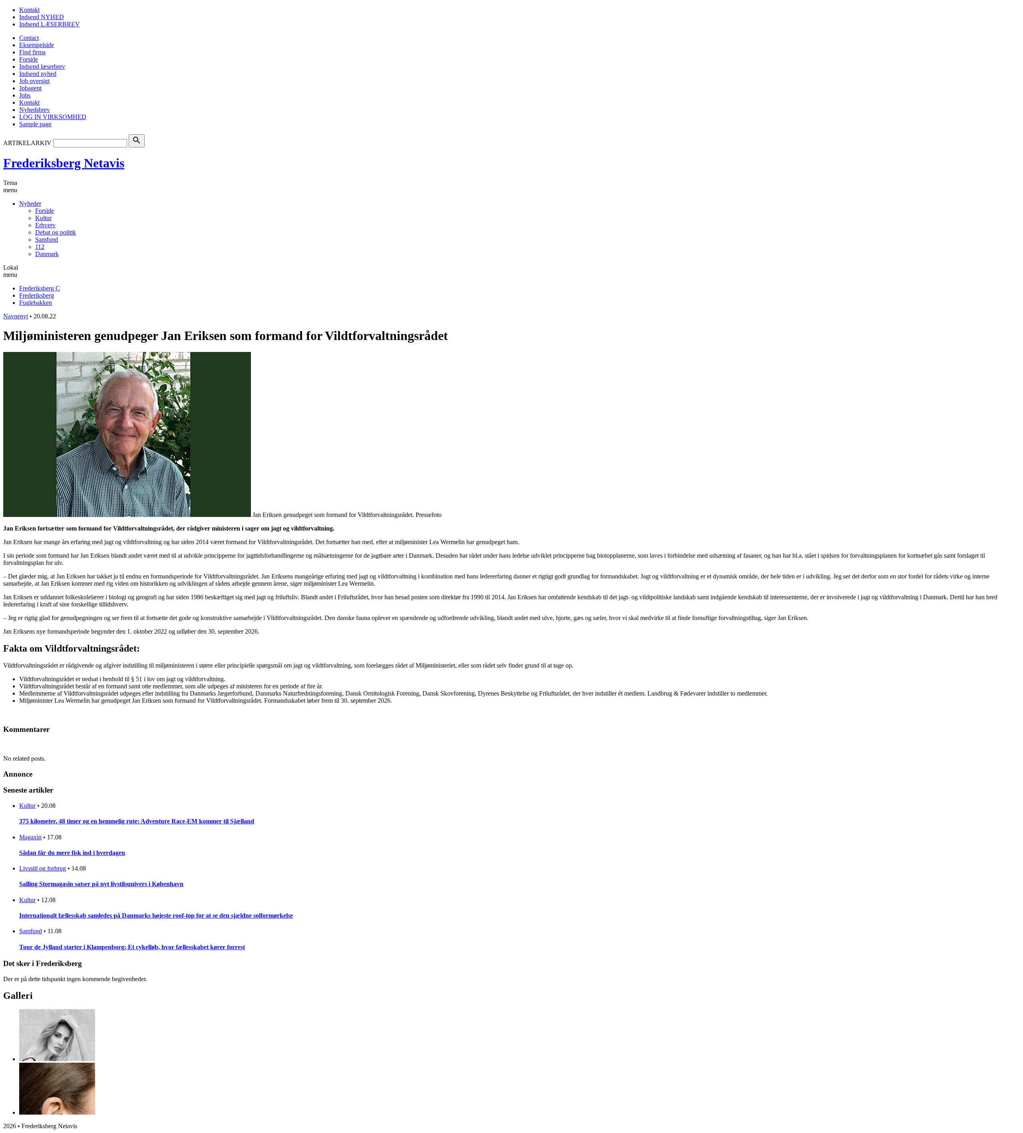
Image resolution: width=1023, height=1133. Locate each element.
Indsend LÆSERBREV (49, 24)
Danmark (47, 253)
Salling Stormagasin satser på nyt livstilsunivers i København (101, 884)
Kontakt (29, 9)
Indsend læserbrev (42, 66)
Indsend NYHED (41, 17)
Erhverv (45, 225)
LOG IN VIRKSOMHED (52, 116)
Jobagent (30, 88)
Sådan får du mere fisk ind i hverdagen (72, 852)
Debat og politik (55, 232)
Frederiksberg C (39, 288)
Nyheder (30, 203)
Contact (29, 37)
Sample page (35, 124)
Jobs (24, 95)
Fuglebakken (35, 302)
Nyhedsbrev (34, 109)
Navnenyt (15, 316)
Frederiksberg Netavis (63, 163)
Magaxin (30, 837)
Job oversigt (34, 81)
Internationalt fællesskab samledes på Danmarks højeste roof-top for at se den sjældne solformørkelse (156, 915)
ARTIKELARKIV (27, 142)
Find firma (32, 52)
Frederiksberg (36, 295)
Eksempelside (36, 45)
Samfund (46, 239)
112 (39, 246)
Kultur (43, 218)
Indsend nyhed (37, 73)
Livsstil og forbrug (42, 868)
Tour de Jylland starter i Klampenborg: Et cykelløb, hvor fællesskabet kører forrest (132, 947)
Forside (28, 59)
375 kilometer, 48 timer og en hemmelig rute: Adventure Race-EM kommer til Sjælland (136, 821)
